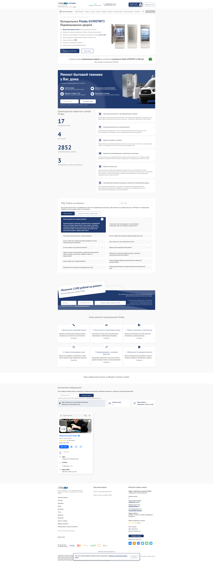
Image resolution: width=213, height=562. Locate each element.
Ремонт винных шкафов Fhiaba (103, 495)
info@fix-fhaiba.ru (134, 506)
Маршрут (65, 446)
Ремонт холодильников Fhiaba (103, 491)
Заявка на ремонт (129, 11)
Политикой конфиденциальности (93, 398)
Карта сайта (61, 537)
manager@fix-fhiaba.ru (135, 510)
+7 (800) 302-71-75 (110, 4)
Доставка (104, 11)
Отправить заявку (88, 101)
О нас (92, 11)
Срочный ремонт (79, 11)
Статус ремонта (150, 11)
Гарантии (110, 11)
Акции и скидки (118, 11)
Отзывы (98, 11)
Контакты (137, 11)
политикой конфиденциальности (82, 306)
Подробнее (74, 338)
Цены (86, 11)
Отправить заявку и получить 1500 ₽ (110, 303)
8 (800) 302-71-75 (134, 502)
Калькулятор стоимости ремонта (68, 526)
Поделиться (130, 543)
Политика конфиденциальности (106, 551)
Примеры (60, 503)
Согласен (134, 557)
